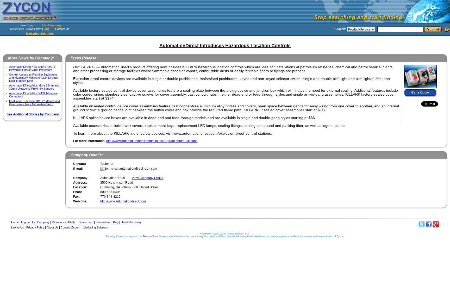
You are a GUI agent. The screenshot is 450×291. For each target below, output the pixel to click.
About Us (52, 227)
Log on (25, 222)
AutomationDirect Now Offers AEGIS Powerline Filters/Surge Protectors (32, 68)
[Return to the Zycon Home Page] (32, 21)
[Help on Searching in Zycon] (447, 29)
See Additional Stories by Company (33, 114)
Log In (32, 25)
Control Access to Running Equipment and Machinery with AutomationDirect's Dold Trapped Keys (33, 77)
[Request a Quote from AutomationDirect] (420, 93)
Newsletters (33, 28)
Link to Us (17, 227)
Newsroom (17, 28)
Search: (340, 29)
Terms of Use (150, 236)
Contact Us (62, 28)
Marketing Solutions (95, 227)
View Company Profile (147, 178)
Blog (46, 28)
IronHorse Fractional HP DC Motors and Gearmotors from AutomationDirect (34, 103)
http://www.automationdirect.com (123, 201)
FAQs (72, 222)
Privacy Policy (35, 227)
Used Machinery (131, 222)
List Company (51, 25)
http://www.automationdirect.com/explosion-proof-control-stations (151, 141)
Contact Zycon (70, 227)
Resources (59, 222)
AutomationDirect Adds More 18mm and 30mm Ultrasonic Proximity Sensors (34, 87)
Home (22, 25)
